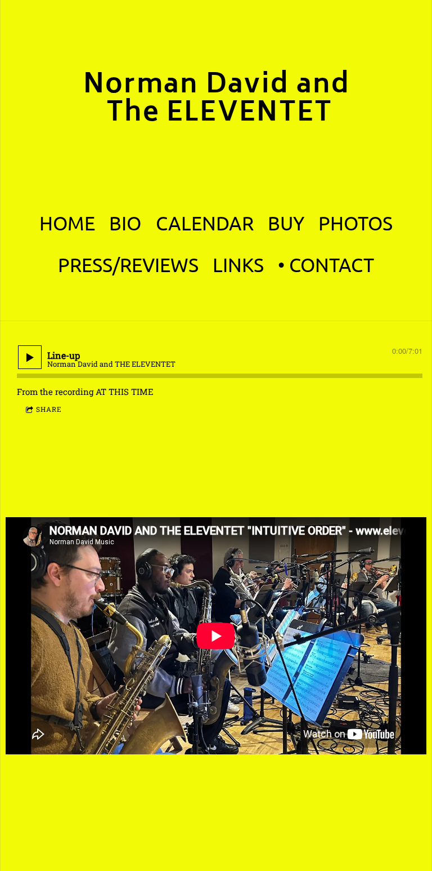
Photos (355, 223)
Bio (125, 223)
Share (49, 409)
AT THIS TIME (125, 391)
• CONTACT (326, 264)
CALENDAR (205, 223)
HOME (67, 223)
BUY (286, 223)
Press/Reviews (128, 264)
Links (238, 264)
